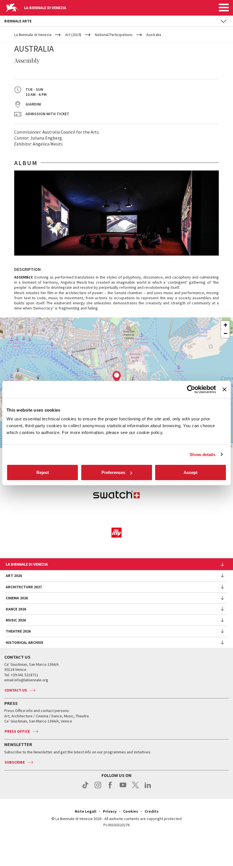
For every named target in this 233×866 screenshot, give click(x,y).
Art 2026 (14, 575)
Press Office (17, 731)
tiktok (85, 788)
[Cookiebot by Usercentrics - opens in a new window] (191, 389)
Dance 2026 (16, 609)
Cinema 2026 (17, 597)
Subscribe (15, 762)
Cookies (130, 811)
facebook (110, 788)
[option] (116, 213)
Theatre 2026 (18, 631)
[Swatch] (116, 495)
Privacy (109, 811)
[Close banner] (224, 389)
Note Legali (85, 811)
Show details (202, 454)
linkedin (148, 788)
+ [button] (225, 324)
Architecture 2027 (24, 586)
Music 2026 (16, 620)
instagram (98, 788)
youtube (123, 788)
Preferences (113, 472)
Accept (190, 472)
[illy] (116, 532)
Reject (42, 472)
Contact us (16, 690)
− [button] (225, 333)
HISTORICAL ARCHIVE (24, 642)
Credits (152, 811)
